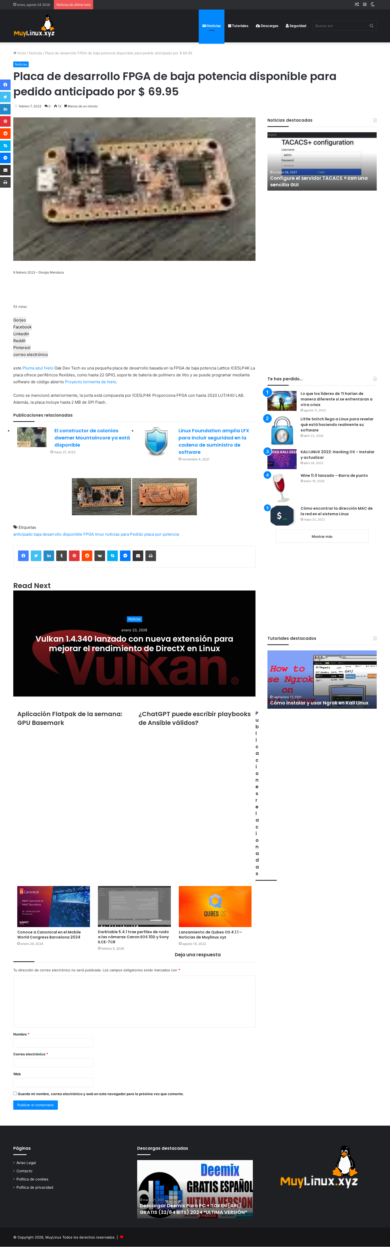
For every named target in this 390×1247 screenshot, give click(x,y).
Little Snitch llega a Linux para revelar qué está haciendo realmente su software (337, 424)
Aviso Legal (26, 1163)
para (125, 534)
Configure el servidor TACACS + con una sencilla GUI (319, 181)
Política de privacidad (34, 1187)
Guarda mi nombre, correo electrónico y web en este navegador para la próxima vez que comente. (101, 1094)
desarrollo (52, 534)
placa (149, 534)
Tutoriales (239, 26)
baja (37, 534)
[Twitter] (36, 555)
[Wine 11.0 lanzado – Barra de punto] (282, 487)
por (158, 534)
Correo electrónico (30, 1054)
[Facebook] (23, 555)
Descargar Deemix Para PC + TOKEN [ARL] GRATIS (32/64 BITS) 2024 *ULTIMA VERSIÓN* (193, 1208)
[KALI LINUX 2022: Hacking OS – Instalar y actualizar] (282, 459)
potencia (171, 534)
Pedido (136, 534)
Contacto (24, 1171)
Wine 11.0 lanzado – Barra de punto (334, 475)
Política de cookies (32, 1179)
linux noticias (107, 534)
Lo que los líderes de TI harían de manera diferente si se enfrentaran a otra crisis (336, 399)
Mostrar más (322, 536)
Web (17, 1074)
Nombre (21, 1034)
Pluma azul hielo (38, 368)
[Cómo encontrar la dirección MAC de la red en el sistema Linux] (282, 516)
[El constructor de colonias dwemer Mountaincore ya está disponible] (31, 437)
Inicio (21, 53)
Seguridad (297, 26)
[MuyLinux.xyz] (34, 26)
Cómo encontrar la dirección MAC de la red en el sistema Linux (337, 511)
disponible (72, 534)
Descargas (269, 26)
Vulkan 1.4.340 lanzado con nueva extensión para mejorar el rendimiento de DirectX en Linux (134, 643)
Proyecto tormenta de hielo (90, 381)
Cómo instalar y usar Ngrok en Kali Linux (319, 702)
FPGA (88, 534)
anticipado (23, 534)
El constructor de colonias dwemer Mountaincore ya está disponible (92, 437)
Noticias (213, 26)
